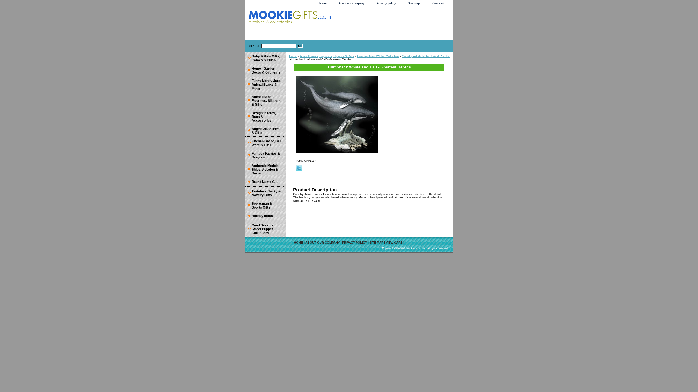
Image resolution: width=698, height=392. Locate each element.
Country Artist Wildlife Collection (378, 56)
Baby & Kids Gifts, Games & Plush (266, 58)
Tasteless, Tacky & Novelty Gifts (266, 193)
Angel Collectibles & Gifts (266, 131)
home (323, 3)
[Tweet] (299, 170)
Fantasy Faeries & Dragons (266, 155)
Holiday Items (262, 216)
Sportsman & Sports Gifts (262, 205)
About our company (352, 3)
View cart (438, 3)
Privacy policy (386, 3)
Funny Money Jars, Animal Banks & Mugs (266, 84)
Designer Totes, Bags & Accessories (264, 116)
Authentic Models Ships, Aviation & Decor (265, 169)
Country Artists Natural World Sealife (426, 56)
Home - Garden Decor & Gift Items (266, 70)
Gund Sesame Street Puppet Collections (262, 229)
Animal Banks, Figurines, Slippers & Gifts (327, 56)
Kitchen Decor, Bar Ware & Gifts (266, 143)
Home (293, 56)
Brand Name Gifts (265, 182)
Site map (414, 3)
